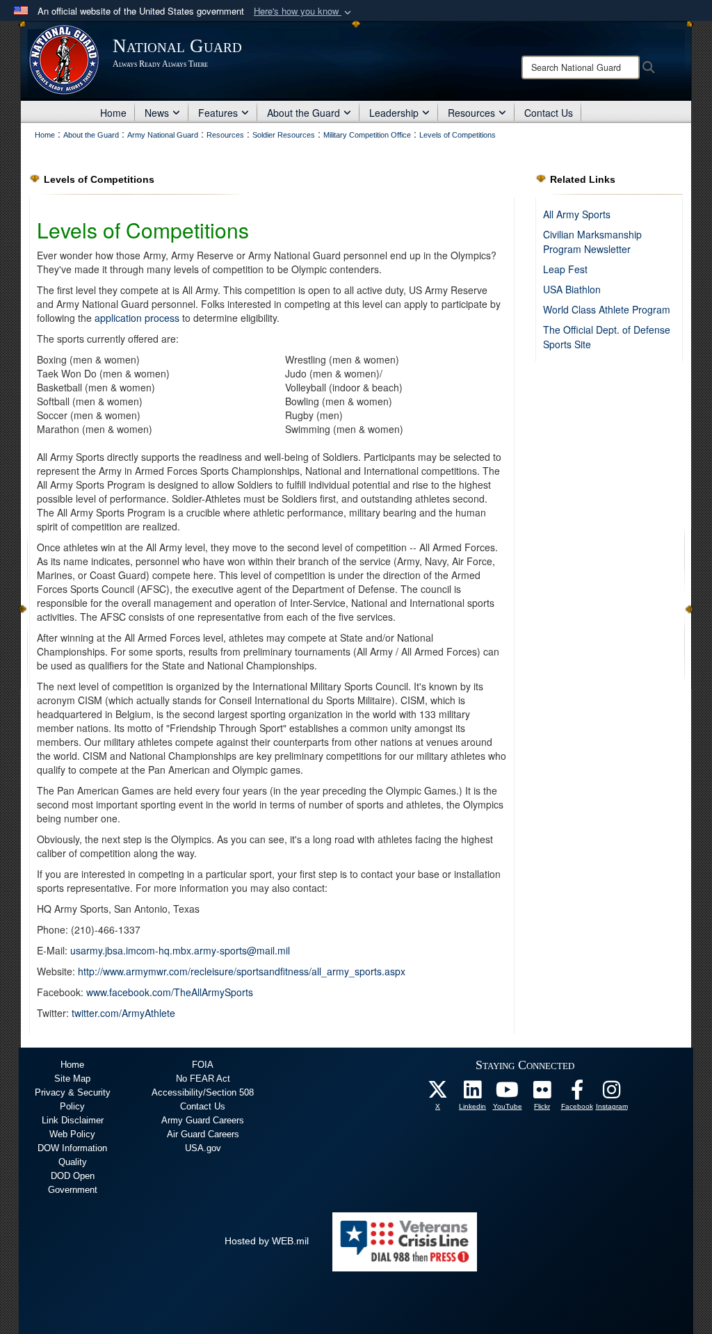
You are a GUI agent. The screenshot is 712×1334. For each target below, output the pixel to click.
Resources (471, 113)
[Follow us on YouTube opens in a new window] (507, 1093)
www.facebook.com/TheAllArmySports (169, 992)
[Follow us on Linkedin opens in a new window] (472, 1093)
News (157, 113)
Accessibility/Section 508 (203, 1092)
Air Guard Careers (203, 1134)
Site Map (72, 1078)
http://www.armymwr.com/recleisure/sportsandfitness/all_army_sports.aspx (241, 971)
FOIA (202, 1064)
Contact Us (548, 113)
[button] (304, 11)
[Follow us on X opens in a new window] (438, 1093)
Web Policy (72, 1134)
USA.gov (203, 1148)
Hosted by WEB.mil (267, 1240)
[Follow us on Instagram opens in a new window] (611, 1093)
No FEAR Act (203, 1078)
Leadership (394, 113)
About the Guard (303, 113)
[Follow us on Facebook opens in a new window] (577, 1093)
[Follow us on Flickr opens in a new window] (542, 1093)
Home (113, 113)
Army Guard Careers (202, 1120)
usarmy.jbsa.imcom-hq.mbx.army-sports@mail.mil (180, 950)
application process (137, 318)
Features (218, 113)
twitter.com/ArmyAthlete (123, 1013)
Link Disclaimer (73, 1120)
